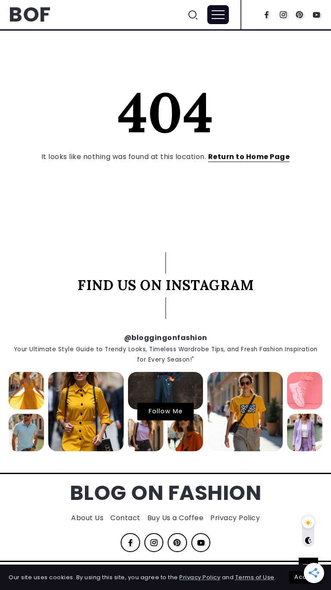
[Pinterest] (300, 15)
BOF (30, 14)
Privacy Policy (199, 577)
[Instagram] (283, 15)
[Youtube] (316, 15)
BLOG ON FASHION (166, 492)
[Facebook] (266, 15)
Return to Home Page (249, 157)
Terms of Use (255, 577)
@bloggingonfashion (165, 338)
